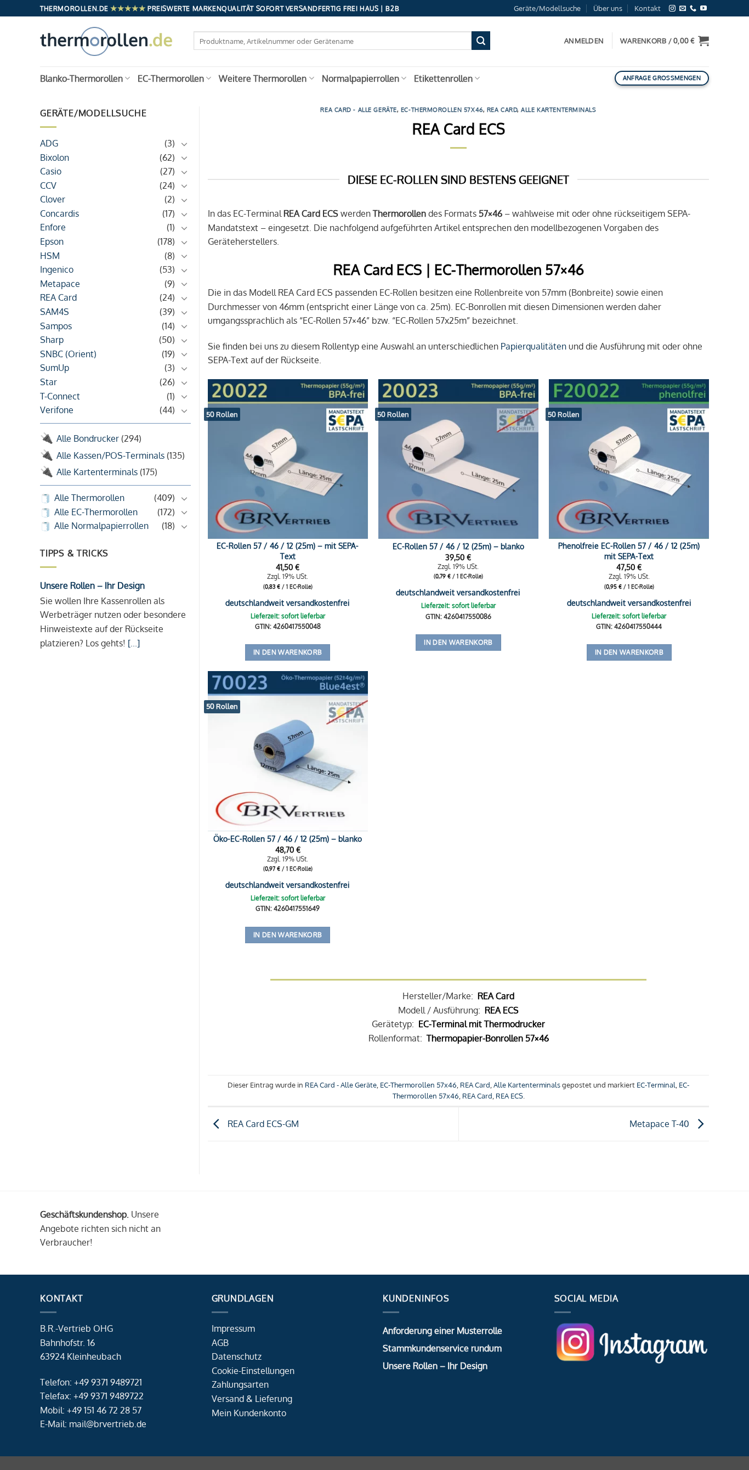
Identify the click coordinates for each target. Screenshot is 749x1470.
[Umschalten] (184, 143)
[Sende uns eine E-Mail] (682, 8)
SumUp (54, 368)
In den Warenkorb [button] (287, 652)
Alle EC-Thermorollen (96, 511)
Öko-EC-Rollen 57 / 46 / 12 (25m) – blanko (287, 838)
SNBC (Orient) (68, 353)
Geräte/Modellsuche (547, 8)
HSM (50, 255)
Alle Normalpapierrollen (101, 525)
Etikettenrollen (443, 78)
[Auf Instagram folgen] (672, 8)
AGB (220, 1342)
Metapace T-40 (660, 1123)
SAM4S (54, 311)
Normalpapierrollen (360, 78)
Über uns (607, 8)
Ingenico (56, 269)
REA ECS (509, 1095)
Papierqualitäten (533, 346)
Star (48, 381)
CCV (48, 185)
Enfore (53, 227)
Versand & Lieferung (252, 1398)
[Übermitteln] (481, 40)
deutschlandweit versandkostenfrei (287, 602)
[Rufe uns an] (693, 8)
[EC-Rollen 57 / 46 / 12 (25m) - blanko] (458, 459)
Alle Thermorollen (89, 497)
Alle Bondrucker (87, 438)
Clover (52, 199)
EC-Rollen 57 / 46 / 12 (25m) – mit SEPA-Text (288, 550)
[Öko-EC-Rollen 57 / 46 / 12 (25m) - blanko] (288, 751)
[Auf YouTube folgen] (703, 8)
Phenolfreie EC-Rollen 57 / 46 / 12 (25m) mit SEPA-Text (629, 550)
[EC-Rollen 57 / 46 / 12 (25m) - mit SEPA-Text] (288, 459)
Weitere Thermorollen (263, 78)
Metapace (60, 283)
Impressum (233, 1328)
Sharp (52, 339)
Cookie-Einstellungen (253, 1370)
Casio (50, 171)
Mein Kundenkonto (249, 1412)
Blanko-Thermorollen (81, 78)
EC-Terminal (656, 1084)
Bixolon (54, 157)
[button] (664, 41)
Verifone (56, 409)
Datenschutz (237, 1356)
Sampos (56, 325)
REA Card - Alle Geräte (358, 109)
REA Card (58, 297)
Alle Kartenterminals (97, 471)
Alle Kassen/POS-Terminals (110, 455)
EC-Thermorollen (171, 78)
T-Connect (60, 396)
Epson (52, 241)
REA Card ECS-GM (262, 1123)
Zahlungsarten (240, 1384)
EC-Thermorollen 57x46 (442, 109)
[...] (133, 643)
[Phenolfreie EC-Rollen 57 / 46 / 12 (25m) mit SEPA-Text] (629, 459)
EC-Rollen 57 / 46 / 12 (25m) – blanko (458, 546)
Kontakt (647, 8)
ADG (49, 143)
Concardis (59, 213)
